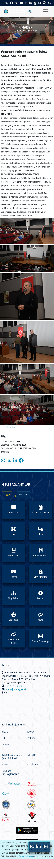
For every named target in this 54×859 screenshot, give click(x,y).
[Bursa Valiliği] (39, 793)
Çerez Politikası (26, 856)
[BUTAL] (14, 817)
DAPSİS (5, 744)
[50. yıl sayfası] (30, 11)
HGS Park (6, 770)
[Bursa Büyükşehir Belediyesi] (14, 804)
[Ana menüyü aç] (45, 11)
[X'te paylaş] (9, 460)
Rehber (5, 764)
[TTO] (39, 804)
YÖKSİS (31, 738)
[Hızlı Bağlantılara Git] (6, 3)
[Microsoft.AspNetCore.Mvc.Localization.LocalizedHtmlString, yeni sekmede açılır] (27, 830)
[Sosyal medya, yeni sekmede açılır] (11, 3)
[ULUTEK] (14, 793)
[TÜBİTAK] (39, 817)
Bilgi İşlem (32, 764)
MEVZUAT (32, 755)
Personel (23, 494)
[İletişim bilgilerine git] (49, 3)
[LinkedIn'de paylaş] (15, 460)
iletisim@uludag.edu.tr (15, 689)
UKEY (4, 738)
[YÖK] (39, 783)
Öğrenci (8, 494)
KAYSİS (30, 731)
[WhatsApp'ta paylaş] (3, 460)
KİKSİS (5, 731)
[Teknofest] (14, 783)
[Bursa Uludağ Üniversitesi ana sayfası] (15, 11)
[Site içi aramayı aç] (44, 3)
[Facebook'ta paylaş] (21, 460)
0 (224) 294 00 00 (14, 686)
